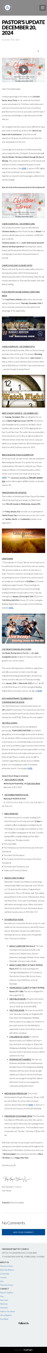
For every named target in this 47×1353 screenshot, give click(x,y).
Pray (2, 1296)
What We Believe (7, 1270)
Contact (3, 1277)
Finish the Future (6, 1285)
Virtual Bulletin (5, 1315)
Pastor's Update (6, 1292)
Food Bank (4, 1319)
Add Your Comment (23, 1232)
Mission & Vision (6, 1266)
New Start (4, 1300)
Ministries (4, 1304)
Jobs (2, 1281)
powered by (23, 1350)
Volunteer (4, 1308)
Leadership (4, 1273)
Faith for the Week (7, 1311)
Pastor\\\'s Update (17, 1202)
